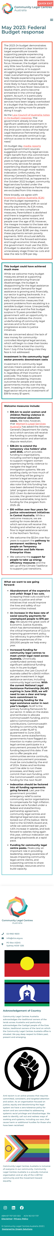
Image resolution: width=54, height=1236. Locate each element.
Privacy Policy (21, 1219)
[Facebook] (22, 1207)
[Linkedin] (13, 1207)
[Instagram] (5, 1207)
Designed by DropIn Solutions (17, 1229)
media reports (32, 146)
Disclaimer (7, 1219)
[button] (51, 19)
